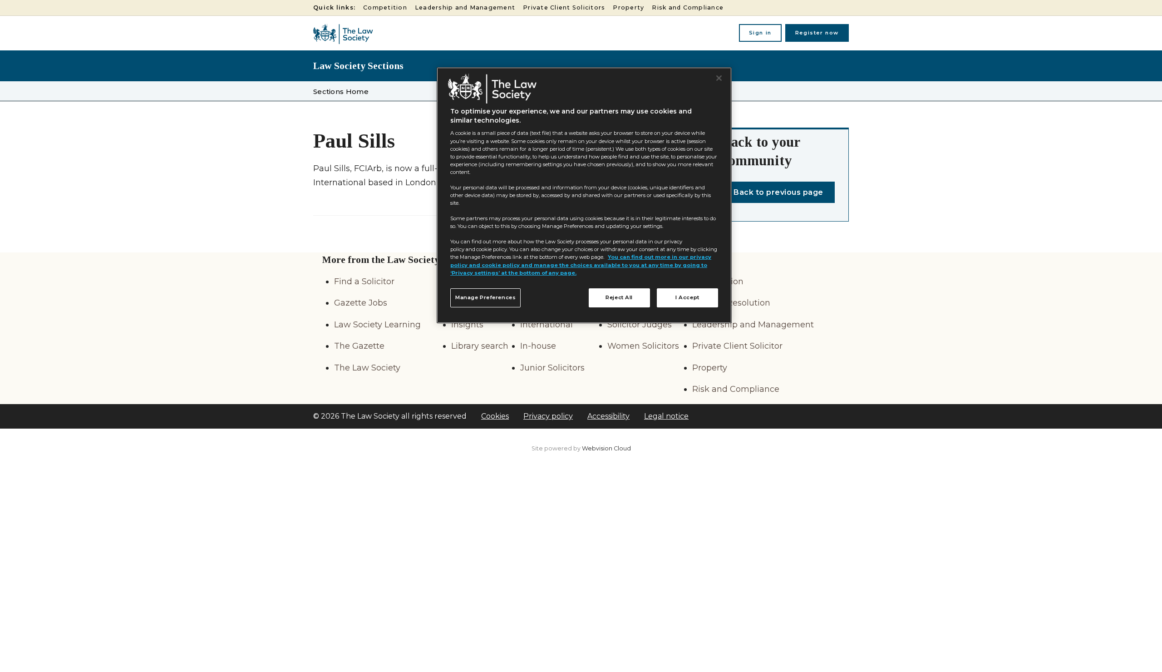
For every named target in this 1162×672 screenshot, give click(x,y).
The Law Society (367, 368)
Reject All (619, 297)
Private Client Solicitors (564, 7)
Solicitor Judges (639, 325)
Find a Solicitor (364, 282)
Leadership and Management (465, 7)
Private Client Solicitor (737, 346)
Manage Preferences (485, 297)
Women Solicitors (643, 346)
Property (628, 7)
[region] (584, 195)
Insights (467, 325)
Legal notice (666, 416)
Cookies (495, 416)
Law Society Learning (377, 325)
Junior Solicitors (552, 368)
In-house (538, 346)
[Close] (719, 78)
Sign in (760, 33)
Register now (817, 33)
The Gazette (359, 346)
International (546, 325)
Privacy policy (548, 416)
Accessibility (608, 416)
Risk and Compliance (688, 7)
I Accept (687, 297)
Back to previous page (778, 192)
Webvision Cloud (606, 448)
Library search (479, 346)
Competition (385, 7)
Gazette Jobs (360, 303)
